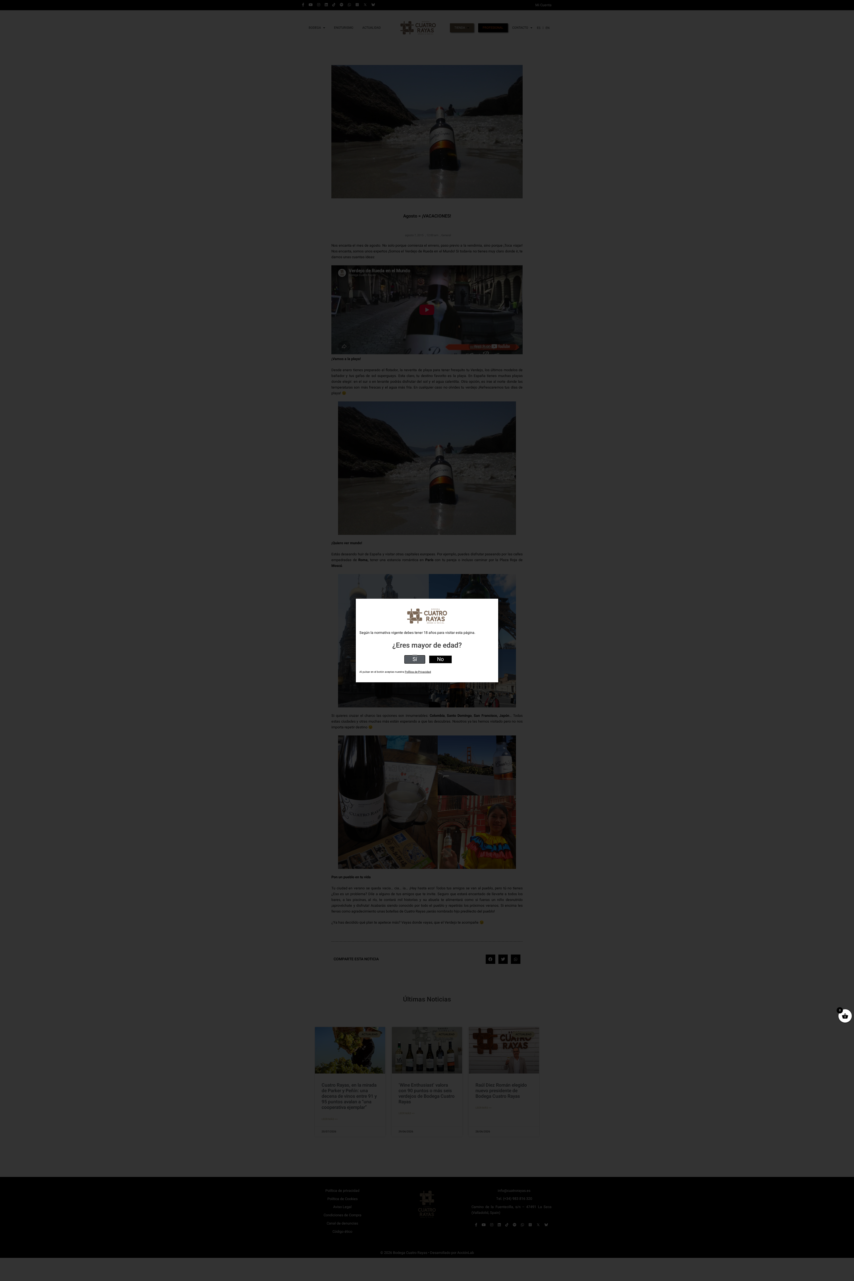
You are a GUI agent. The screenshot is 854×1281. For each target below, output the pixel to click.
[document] (427, 640)
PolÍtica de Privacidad (418, 672)
